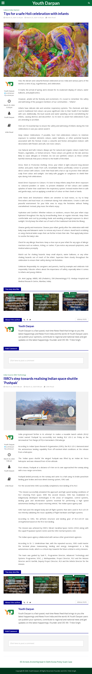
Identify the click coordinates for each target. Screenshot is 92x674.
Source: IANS (19, 295)
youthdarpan (10, 93)
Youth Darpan (46, 3)
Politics (73, 293)
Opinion (16, 10)
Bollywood (68, 576)
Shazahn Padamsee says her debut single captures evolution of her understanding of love (75, 586)
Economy (38, 296)
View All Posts (81, 319)
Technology (22, 375)
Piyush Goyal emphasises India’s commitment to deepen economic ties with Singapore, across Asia (16, 302)
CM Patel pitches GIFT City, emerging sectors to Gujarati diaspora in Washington (75, 303)
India (11, 10)
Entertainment (79, 576)
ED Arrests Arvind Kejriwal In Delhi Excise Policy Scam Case (46, 662)
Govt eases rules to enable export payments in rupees (46, 303)
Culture (6, 10)
